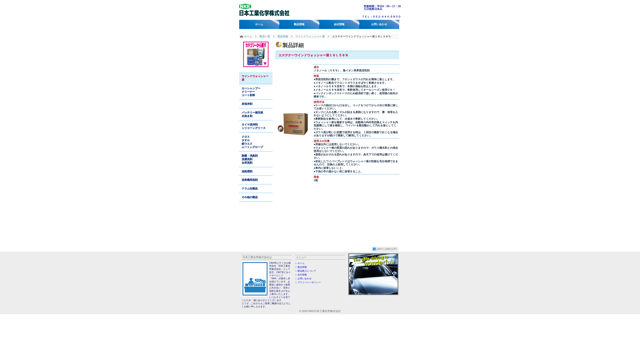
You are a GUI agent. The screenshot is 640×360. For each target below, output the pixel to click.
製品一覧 (265, 36)
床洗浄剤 (247, 103)
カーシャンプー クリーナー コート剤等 (251, 92)
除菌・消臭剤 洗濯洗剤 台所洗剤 (250, 159)
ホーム (259, 24)
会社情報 (339, 24)
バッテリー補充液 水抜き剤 (252, 114)
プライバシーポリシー (309, 282)
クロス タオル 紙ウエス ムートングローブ (252, 141)
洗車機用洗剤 (250, 179)
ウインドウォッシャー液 (310, 36)
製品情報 (299, 24)
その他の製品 (250, 197)
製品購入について (307, 271)
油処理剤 (247, 171)
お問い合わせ (379, 24)
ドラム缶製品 (250, 188)
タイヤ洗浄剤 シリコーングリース (254, 126)
